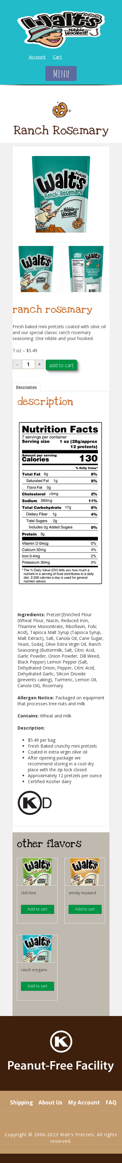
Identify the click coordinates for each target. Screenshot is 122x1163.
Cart (57, 57)
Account (37, 57)
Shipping (21, 1102)
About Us (50, 1102)
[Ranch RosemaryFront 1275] (61, 194)
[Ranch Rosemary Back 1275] (86, 269)
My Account (84, 1102)
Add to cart (61, 365)
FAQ (111, 1102)
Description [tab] (26, 387)
